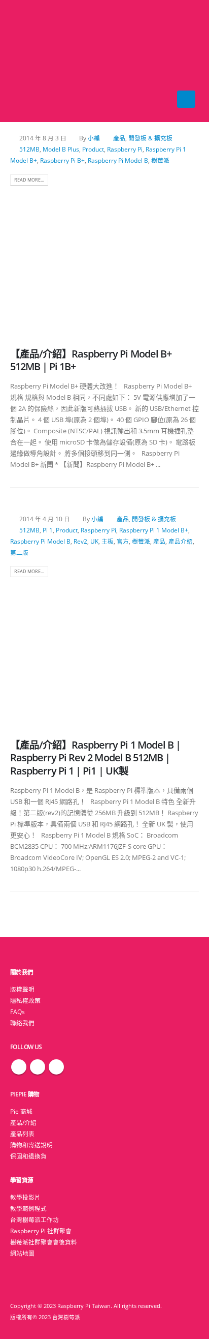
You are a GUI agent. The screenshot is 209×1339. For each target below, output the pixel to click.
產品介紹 (180, 541)
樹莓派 (160, 160)
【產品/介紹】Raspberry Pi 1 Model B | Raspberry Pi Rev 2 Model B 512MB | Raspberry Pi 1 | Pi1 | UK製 (95, 758)
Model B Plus (61, 149)
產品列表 (22, 1133)
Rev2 (80, 541)
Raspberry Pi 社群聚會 (41, 1231)
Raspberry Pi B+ (62, 160)
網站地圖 (22, 1253)
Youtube (56, 1067)
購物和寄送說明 (31, 1145)
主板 (107, 541)
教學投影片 (25, 1197)
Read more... (29, 179)
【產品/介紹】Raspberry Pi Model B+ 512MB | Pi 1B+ (90, 360)
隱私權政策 (25, 1000)
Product (93, 149)
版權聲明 (22, 989)
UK (94, 541)
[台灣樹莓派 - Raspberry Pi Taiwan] (30, 61)
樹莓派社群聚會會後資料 (43, 1242)
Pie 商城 (21, 1111)
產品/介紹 (23, 1122)
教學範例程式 (28, 1208)
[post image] (104, 261)
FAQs (17, 1011)
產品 (119, 138)
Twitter (37, 1067)
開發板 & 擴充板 (150, 138)
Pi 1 (48, 530)
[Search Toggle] (105, 61)
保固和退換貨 (28, 1156)
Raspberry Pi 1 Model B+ (153, 530)
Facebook (18, 1067)
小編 (94, 138)
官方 (123, 541)
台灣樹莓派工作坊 (34, 1219)
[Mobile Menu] (186, 99)
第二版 (19, 552)
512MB (29, 149)
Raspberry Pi (125, 149)
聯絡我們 (22, 1023)
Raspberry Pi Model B (118, 160)
